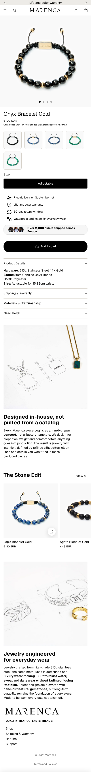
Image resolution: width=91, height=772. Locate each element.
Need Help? (12, 313)
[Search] (14, 10)
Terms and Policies (45, 764)
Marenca (50, 755)
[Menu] (5, 10)
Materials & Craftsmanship (22, 303)
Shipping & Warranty (18, 293)
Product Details (14, 263)
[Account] (76, 10)
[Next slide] (82, 516)
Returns (11, 739)
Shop (9, 728)
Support (11, 744)
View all (81, 476)
